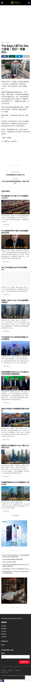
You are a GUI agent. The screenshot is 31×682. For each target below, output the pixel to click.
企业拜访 (3, 631)
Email (3, 653)
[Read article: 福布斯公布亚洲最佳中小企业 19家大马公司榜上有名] (15, 456)
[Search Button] (29, 2)
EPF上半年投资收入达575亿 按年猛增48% (14, 268)
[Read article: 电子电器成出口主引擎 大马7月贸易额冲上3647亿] (15, 207)
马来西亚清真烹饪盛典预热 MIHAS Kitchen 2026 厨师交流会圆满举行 (15, 565)
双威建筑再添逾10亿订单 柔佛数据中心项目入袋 (15, 483)
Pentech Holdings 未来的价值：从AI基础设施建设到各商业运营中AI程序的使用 (15, 556)
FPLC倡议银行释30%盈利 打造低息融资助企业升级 (14, 231)
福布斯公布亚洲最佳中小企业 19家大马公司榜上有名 (15, 446)
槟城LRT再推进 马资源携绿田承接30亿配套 (15, 409)
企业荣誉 (3, 636)
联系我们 (10, 670)
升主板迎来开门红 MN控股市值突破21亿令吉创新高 (15, 338)
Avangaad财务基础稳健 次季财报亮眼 (12, 559)
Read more (7, 224)
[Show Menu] (2, 2)
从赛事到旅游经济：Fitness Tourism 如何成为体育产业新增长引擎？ (15, 572)
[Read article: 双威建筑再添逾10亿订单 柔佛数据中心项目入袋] (15, 493)
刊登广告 (17, 670)
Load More (15, 515)
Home (2, 42)
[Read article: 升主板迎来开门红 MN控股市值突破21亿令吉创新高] (15, 348)
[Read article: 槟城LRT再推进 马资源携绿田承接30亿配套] (15, 420)
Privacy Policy (5, 672)
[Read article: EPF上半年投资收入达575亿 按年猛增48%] (15, 278)
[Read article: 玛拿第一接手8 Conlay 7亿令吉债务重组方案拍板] (15, 311)
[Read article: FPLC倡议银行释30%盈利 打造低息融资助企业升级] (15, 242)
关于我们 (3, 670)
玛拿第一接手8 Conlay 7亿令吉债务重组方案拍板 (15, 301)
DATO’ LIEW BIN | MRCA (9, 562)
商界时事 (8, 42)
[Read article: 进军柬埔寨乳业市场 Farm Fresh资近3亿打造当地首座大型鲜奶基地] (15, 383)
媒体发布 (3, 634)
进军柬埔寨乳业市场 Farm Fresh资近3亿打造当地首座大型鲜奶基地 (15, 373)
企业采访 (3, 626)
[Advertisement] (15, 22)
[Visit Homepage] (15, 2)
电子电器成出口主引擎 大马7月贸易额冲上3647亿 (14, 197)
